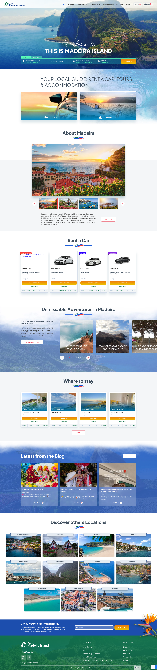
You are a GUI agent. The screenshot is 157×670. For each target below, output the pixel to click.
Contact (128, 4)
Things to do (127, 657)
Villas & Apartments (83, 4)
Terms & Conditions (89, 657)
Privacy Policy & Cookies (91, 654)
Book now (34, 418)
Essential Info (127, 650)
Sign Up (147, 4)
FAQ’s (85, 650)
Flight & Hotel (96, 4)
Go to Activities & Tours (32, 342)
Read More (37, 502)
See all (78, 298)
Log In (137, 4)
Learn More (108, 219)
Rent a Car (71, 4)
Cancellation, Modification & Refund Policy (97, 660)
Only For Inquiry (34, 283)
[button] (123, 204)
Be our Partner (87, 647)
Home (63, 4)
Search (128, 61)
